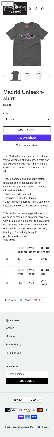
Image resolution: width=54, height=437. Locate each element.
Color (6, 113)
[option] (15, 75)
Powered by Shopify (39, 427)
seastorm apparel (21, 427)
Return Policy (13, 344)
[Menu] (49, 8)
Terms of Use (13, 352)
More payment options (27, 145)
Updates (10, 336)
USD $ (34, 399)
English (18, 399)
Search (10, 328)
